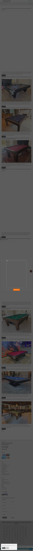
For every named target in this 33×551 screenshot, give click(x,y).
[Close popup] (32, 259)
